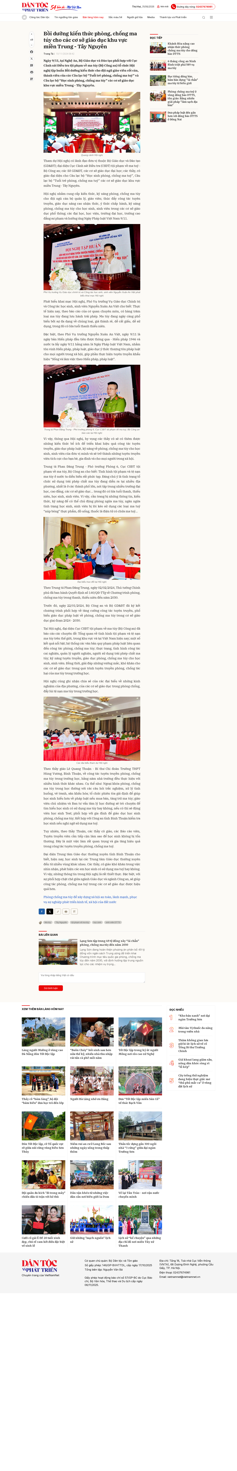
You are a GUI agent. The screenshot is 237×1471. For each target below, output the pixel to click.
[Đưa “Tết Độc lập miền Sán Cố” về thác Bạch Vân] (140, 1080)
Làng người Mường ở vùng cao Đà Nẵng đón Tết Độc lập (42, 1052)
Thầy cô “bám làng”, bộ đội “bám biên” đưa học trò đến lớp (43, 1101)
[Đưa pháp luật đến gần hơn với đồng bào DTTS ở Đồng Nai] (158, 116)
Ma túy (48, 922)
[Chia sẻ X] (49, 911)
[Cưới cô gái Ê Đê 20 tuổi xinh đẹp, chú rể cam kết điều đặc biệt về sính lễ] (43, 1219)
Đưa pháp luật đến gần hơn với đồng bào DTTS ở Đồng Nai (183, 116)
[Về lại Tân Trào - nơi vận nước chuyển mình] (140, 1174)
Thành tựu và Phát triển (173, 17)
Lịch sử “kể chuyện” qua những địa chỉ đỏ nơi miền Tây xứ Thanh (139, 1241)
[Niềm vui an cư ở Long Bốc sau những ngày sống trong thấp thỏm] (92, 1126)
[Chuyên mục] (211, 17)
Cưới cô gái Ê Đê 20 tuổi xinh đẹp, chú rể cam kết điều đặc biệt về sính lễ (43, 1241)
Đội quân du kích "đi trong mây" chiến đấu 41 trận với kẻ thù (43, 1194)
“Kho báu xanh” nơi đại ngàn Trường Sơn (194, 1017)
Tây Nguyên (61, 922)
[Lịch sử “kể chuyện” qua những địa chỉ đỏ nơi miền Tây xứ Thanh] (140, 1219)
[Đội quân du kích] (43, 1174)
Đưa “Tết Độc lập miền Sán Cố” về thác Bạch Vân (139, 1101)
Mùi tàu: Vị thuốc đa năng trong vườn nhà (195, 1029)
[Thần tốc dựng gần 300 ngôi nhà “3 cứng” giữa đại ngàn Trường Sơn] (140, 1126)
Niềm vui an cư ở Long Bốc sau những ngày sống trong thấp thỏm (90, 1147)
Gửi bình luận (51, 988)
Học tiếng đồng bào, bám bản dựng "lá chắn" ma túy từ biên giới (183, 80)
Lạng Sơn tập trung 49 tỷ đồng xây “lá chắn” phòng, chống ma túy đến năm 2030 (109, 942)
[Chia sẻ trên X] (31, 58)
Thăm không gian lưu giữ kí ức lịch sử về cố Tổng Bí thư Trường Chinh (193, 1046)
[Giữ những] (92, 1219)
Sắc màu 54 (115, 17)
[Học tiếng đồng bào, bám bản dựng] (158, 80)
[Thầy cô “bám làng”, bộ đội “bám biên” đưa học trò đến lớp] (43, 1080)
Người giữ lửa (135, 17)
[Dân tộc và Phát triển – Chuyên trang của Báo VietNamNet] (35, 6)
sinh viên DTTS (113, 922)
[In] (66, 911)
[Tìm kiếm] (203, 17)
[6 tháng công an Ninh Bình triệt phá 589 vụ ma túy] (158, 65)
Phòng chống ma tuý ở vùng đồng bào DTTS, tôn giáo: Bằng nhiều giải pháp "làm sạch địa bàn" (182, 98)
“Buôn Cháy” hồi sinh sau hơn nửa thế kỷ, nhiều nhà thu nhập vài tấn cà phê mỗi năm (91, 1053)
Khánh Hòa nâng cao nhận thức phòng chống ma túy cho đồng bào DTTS (183, 48)
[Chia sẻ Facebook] (31, 51)
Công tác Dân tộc (39, 17)
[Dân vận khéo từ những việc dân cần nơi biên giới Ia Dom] (92, 1174)
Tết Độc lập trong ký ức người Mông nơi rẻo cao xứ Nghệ (138, 1052)
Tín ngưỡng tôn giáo (66, 17)
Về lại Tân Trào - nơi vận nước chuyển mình (138, 1194)
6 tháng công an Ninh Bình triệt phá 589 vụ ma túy (182, 65)
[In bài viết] (31, 72)
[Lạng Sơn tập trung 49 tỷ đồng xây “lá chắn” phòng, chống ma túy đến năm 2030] (58, 952)
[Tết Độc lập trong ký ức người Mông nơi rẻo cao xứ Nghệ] (140, 1032)
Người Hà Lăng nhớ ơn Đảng (89, 1099)
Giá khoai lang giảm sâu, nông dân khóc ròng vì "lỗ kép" (195, 1063)
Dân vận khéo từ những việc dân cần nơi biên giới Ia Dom (89, 1194)
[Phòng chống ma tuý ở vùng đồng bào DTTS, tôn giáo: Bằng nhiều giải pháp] (158, 95)
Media (151, 17)
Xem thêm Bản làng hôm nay (43, 1009)
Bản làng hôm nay (93, 17)
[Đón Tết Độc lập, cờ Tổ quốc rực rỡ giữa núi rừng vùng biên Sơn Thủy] (43, 1126)
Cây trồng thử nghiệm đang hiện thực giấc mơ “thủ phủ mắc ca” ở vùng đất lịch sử (194, 1081)
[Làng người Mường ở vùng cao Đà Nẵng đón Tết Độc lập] (43, 1032)
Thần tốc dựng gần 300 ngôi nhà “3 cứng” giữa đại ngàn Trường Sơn (137, 1147)
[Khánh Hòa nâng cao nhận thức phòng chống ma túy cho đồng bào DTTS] (158, 47)
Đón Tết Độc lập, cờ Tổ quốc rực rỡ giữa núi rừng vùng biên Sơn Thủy (43, 1147)
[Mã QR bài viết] (31, 79)
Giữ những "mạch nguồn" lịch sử (90, 1239)
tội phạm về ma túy (80, 922)
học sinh (97, 922)
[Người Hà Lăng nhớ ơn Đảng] (92, 1080)
